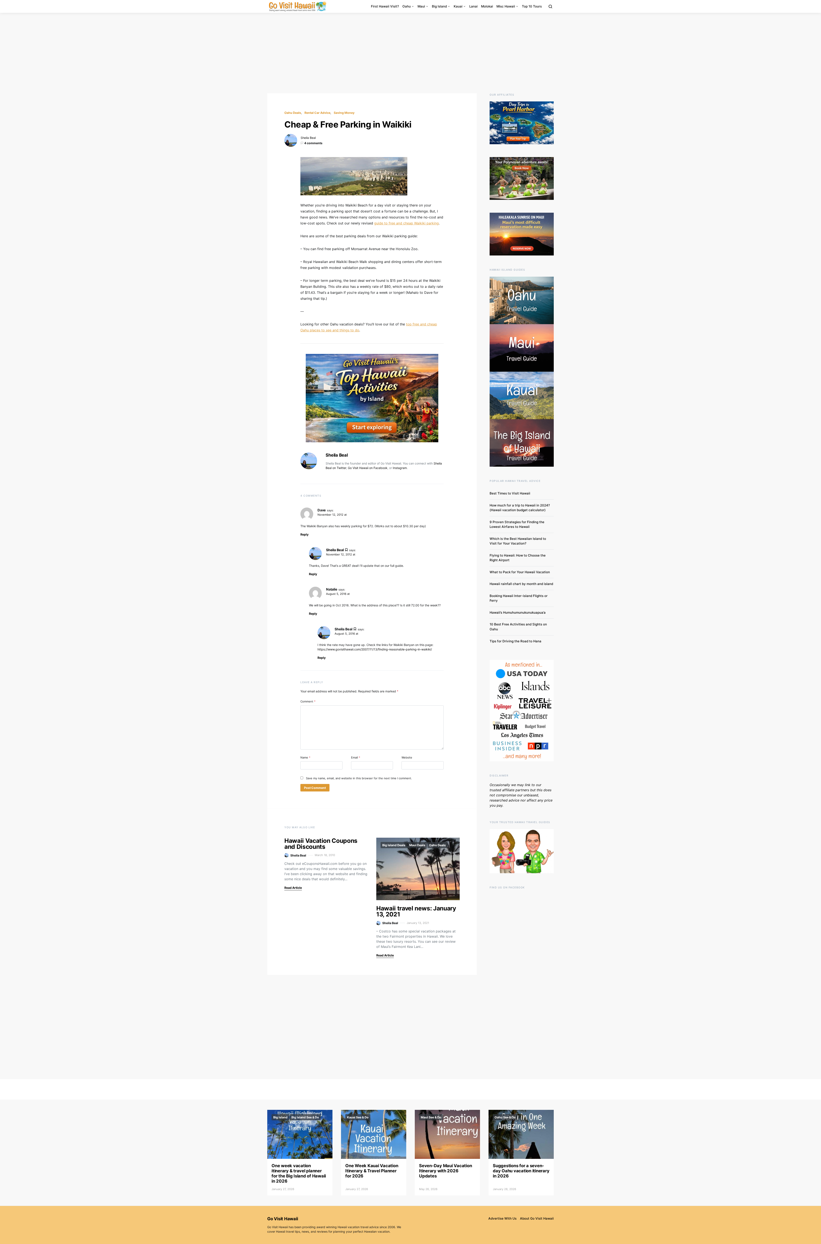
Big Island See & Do (305, 1117)
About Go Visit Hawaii (537, 1218)
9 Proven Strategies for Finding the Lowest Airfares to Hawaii (517, 524)
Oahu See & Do (505, 1117)
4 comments (313, 143)
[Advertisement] (410, 53)
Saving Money (344, 112)
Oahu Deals (292, 112)
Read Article (293, 887)
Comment (308, 701)
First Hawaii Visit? (385, 6)
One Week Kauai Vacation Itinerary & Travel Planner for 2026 (371, 1171)
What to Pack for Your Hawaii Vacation (520, 572)
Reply (304, 534)
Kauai (458, 6)
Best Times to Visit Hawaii (510, 493)
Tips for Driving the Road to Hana (515, 641)
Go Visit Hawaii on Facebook (367, 468)
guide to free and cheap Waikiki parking (406, 223)
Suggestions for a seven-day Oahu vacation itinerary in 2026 (521, 1171)
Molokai (487, 6)
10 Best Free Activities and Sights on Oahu (518, 626)
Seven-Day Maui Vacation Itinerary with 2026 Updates (445, 1171)
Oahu (406, 6)
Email (355, 757)
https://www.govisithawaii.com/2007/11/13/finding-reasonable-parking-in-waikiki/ (374, 649)
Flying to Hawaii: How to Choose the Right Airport (518, 557)
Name (305, 757)
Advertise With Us (502, 1218)
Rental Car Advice (317, 112)
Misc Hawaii (505, 6)
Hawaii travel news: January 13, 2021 (416, 911)
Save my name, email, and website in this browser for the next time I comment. (359, 778)
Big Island (439, 6)
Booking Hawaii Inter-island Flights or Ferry (519, 598)
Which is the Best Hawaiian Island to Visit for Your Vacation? (518, 541)
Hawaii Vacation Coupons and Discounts (320, 843)
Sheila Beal (308, 138)
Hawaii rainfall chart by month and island (521, 584)
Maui (421, 6)
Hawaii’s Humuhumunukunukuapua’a (518, 612)
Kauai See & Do (358, 1117)
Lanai (473, 6)
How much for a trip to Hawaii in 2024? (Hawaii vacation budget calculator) (520, 507)
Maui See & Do (431, 1117)
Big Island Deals (393, 845)
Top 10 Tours (532, 6)
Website (407, 757)
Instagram (400, 468)
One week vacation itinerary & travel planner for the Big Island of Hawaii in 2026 (299, 1173)
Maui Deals (417, 845)
